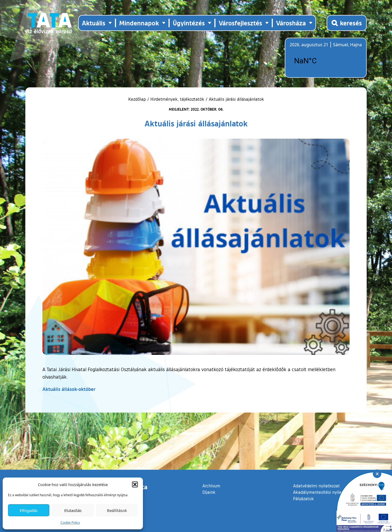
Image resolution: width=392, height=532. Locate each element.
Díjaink (208, 492)
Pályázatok (303, 498)
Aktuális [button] (93, 23)
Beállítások (117, 510)
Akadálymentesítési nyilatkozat (323, 492)
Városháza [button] (291, 23)
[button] (135, 484)
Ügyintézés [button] (189, 23)
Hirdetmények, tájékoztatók (177, 99)
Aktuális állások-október (68, 389)
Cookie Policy (70, 522)
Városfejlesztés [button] (240, 23)
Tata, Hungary (319, 61)
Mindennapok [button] (139, 23)
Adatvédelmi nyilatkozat (316, 485)
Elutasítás (73, 510)
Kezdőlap (137, 99)
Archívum (211, 485)
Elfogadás (29, 510)
